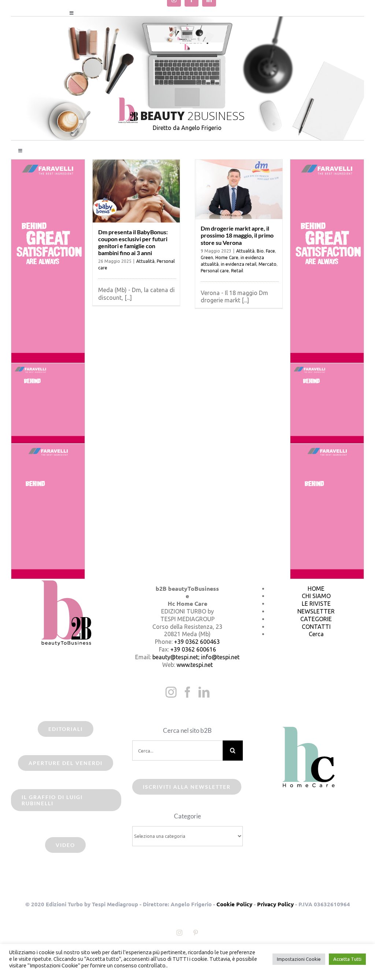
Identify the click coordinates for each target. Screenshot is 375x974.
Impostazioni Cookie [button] (299, 959)
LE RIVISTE (316, 603)
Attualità (145, 261)
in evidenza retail (238, 264)
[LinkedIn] (203, 692)
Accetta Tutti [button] (347, 959)
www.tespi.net (195, 664)
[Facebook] (187, 692)
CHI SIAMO (316, 596)
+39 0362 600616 (193, 649)
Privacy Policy (275, 904)
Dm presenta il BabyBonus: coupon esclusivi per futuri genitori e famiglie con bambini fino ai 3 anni (133, 242)
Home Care (226, 257)
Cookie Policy (234, 904)
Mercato (267, 264)
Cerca (316, 634)
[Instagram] (171, 692)
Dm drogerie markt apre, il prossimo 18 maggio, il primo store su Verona (237, 235)
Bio (260, 251)
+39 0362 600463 (197, 641)
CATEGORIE (316, 619)
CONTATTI (316, 626)
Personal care (215, 270)
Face (270, 251)
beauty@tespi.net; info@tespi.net (196, 657)
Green (207, 257)
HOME (316, 588)
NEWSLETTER (316, 611)
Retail (237, 270)
